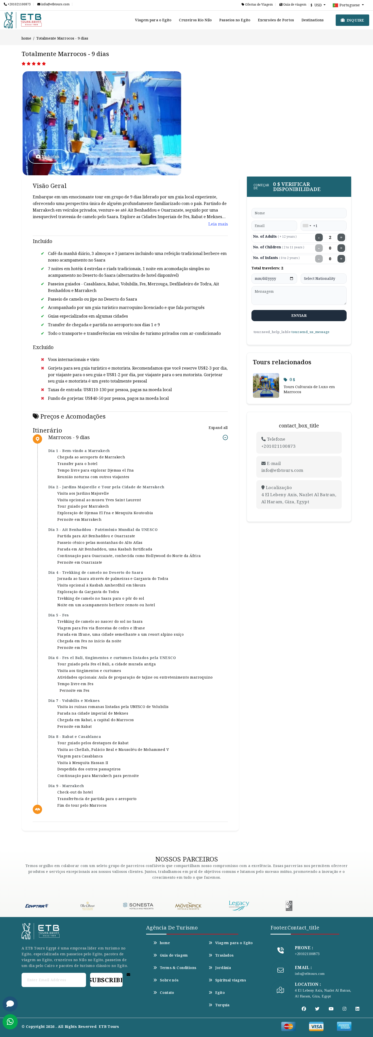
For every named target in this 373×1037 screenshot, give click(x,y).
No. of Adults (275, 236)
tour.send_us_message (310, 332)
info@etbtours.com (55, 4)
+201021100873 (19, 4)
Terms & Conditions (178, 968)
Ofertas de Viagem (258, 4)
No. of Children (278, 247)
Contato (167, 993)
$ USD (317, 5)
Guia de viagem (294, 4)
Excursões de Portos (276, 20)
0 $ (292, 379)
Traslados (224, 955)
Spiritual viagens (230, 980)
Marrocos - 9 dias (69, 437)
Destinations (312, 20)
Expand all (218, 427)
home (26, 38)
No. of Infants (276, 257)
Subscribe (106, 980)
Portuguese (349, 5)
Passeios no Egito (234, 20)
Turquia (222, 1005)
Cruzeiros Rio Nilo (195, 20)
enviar (299, 315)
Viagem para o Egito (153, 20)
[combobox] (307, 226)
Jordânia (223, 968)
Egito (220, 993)
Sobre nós (169, 980)
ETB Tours (109, 1026)
